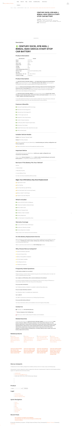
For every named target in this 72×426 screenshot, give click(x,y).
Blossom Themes (50, 422)
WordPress (13, 423)
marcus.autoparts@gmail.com (21, 374)
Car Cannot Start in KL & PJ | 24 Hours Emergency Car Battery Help (28, 418)
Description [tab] (36, 38)
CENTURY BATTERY (45, 19)
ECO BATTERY (39, 21)
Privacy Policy (17, 393)
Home (18, 1)
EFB (49, 19)
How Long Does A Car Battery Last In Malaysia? (24, 417)
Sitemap (16, 411)
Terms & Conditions (19, 395)
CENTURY (44, 20)
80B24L (40, 20)
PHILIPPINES (54, 21)
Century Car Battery (19, 420)
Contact (30, 1)
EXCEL (51, 19)
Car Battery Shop (36, 1)
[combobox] (25, 388)
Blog (26, 1)
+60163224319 (17, 373)
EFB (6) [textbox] (25, 388)
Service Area (44, 1)
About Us (22, 1)
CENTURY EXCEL (55, 20)
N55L (51, 21)
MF (48, 21)
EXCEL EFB (46, 21)
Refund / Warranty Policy (20, 396)
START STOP (59, 21)
